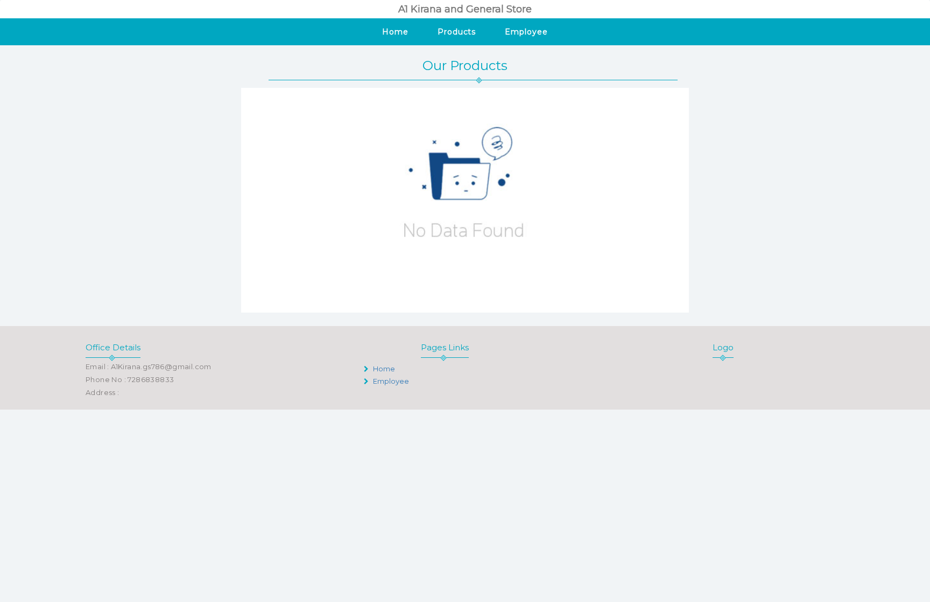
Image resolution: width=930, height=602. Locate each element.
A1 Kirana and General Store (465, 9)
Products (457, 32)
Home (395, 32)
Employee (526, 32)
